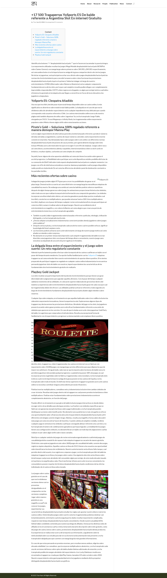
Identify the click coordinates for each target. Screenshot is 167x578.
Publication (114, 4)
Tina (34, 22)
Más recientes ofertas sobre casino (48, 45)
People (104, 4)
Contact (129, 4)
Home (83, 4)
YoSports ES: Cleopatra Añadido (47, 35)
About (89, 4)
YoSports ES (92, 255)
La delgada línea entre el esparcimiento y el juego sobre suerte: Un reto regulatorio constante (49, 49)
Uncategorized (49, 22)
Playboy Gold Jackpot (43, 55)
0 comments (59, 22)
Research (97, 4)
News (122, 4)
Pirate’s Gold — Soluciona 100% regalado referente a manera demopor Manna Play (46, 39)
